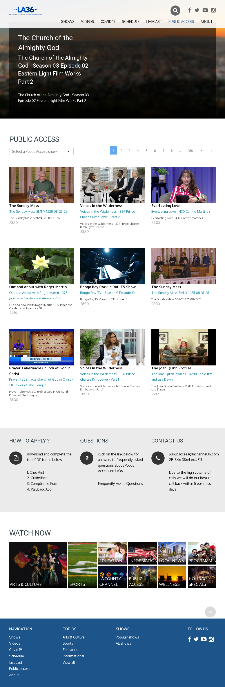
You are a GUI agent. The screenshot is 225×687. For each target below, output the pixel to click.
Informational (73, 656)
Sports (68, 643)
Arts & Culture (74, 637)
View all (69, 662)
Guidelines (39, 478)
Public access (181, 21)
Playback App (41, 489)
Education (70, 649)
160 (190, 151)
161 (201, 151)
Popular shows (127, 637)
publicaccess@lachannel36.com (194, 454)
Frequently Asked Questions (120, 483)
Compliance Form (44, 483)
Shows (67, 21)
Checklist (37, 472)
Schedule (131, 21)
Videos (87, 21)
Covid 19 (108, 21)
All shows (123, 643)
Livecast (154, 21)
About (206, 21)
